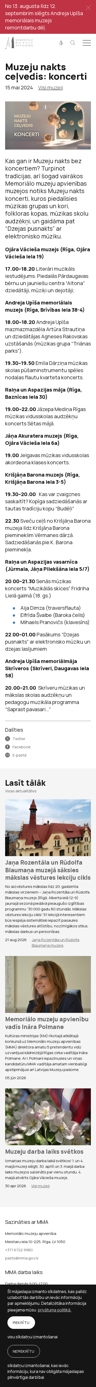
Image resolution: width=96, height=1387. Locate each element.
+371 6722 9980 (19, 1250)
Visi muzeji (50, 87)
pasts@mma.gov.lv (22, 1258)
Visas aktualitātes (21, 791)
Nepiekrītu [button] (24, 1351)
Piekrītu (21, 1322)
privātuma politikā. (54, 1310)
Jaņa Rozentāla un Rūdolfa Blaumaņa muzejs (55, 942)
